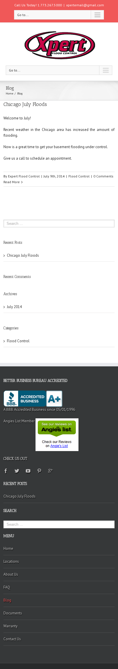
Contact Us (12, 639)
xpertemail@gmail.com (85, 5)
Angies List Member (19, 421)
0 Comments (103, 176)
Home (9, 93)
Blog (7, 600)
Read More (11, 182)
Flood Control (79, 176)
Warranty (10, 626)
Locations (11, 561)
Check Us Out (15, 459)
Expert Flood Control (24, 176)
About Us (10, 574)
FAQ (6, 587)
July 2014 (14, 306)
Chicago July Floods (25, 104)
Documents (12, 613)
